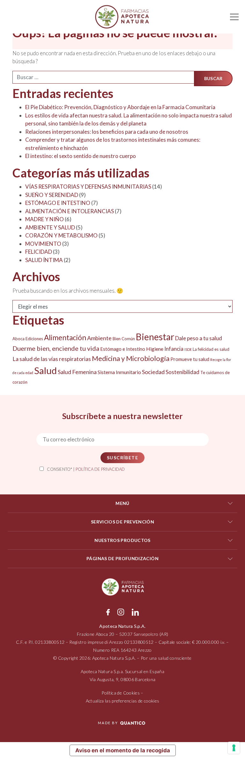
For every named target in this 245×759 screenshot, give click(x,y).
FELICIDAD (38, 251)
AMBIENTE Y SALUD (50, 227)
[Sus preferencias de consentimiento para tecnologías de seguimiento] (234, 748)
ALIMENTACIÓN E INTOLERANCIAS (69, 211)
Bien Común (124, 338)
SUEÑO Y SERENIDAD (51, 195)
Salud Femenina (77, 371)
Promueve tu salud (189, 359)
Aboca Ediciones (27, 338)
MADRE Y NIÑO (44, 219)
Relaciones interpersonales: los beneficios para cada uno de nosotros (106, 131)
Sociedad (153, 371)
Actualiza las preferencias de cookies (123, 700)
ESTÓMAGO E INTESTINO (57, 202)
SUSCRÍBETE (122, 457)
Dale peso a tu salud (198, 338)
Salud (45, 370)
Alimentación (65, 337)
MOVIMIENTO (43, 243)
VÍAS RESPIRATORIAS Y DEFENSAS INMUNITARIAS (88, 186)
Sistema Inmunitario (119, 372)
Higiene (154, 349)
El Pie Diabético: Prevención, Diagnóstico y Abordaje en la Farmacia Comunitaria (120, 107)
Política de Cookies (120, 692)
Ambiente (99, 338)
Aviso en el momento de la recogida (122, 750)
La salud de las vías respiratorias (51, 358)
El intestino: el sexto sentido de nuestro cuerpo (80, 156)
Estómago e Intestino (122, 349)
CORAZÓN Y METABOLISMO (61, 235)
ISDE (188, 349)
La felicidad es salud (211, 349)
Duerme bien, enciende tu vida (55, 348)
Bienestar (155, 336)
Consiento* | (86, 469)
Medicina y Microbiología (130, 358)
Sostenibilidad (182, 372)
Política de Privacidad (100, 469)
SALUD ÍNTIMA (44, 260)
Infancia (173, 348)
